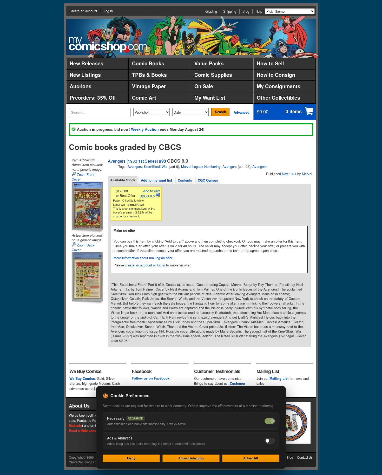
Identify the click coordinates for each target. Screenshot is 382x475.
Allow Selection (191, 458)
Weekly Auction (145, 129)
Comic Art (144, 97)
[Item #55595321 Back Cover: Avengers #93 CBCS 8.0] (86, 276)
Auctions (80, 86)
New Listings (85, 74)
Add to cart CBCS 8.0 (150, 193)
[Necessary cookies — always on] (270, 421)
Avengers (259, 166)
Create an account (83, 10)
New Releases (86, 63)
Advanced (241, 112)
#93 (162, 161)
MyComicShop (108, 45)
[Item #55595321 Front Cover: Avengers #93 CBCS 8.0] (86, 206)
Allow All (250, 458)
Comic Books (148, 63)
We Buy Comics (82, 378)
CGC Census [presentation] (208, 180)
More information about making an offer (143, 257)
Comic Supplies (213, 74)
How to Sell (270, 63)
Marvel (307, 173)
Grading (211, 11)
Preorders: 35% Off (93, 97)
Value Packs (209, 63)
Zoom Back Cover (83, 247)
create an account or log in (145, 265)
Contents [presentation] (185, 180)
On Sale (203, 86)
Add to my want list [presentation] (156, 180)
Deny (131, 458)
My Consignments (278, 86)
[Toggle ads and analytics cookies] (270, 441)
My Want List (209, 97)
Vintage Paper (149, 86)
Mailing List (278, 378)
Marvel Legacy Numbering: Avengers (209, 166)
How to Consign (276, 74)
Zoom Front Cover (83, 177)
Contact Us (305, 457)
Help (258, 11)
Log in (108, 10)
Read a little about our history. (93, 430)
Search (220, 111)
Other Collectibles (278, 97)
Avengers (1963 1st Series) (133, 161)
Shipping (229, 11)
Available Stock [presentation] (122, 179)
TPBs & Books (149, 74)
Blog (245, 11)
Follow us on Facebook (150, 378)
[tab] (122, 180)
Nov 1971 (289, 173)
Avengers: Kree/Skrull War (147, 166)
